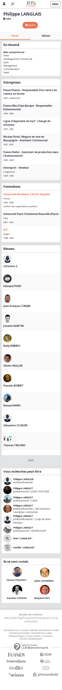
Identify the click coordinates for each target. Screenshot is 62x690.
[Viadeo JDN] (46, 668)
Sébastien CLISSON (15, 425)
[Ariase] (16, 675)
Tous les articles (33, 636)
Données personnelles (20, 633)
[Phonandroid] (46, 675)
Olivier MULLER (12, 365)
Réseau (46, 35)
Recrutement (44, 630)
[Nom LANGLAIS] (7, 538)
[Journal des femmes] (16, 655)
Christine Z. (10, 266)
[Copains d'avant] (16, 668)
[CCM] (46, 655)
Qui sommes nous (11, 630)
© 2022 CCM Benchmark (31, 639)
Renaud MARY (12, 405)
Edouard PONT (12, 286)
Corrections (47, 636)
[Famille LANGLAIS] (7, 547)
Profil (15, 35)
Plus (31, 460)
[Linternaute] (16, 661)
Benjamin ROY (42, 598)
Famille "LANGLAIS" (24, 547)
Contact (24, 630)
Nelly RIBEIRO (11, 346)
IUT (5, 230)
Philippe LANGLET (23, 488)
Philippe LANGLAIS (23, 479)
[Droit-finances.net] (46, 661)
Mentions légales (17, 636)
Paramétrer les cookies (42, 633)
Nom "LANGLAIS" (22, 538)
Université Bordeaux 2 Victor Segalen (26, 194)
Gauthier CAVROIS (16, 598)
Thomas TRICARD (14, 445)
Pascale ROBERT (13, 385)
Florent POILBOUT (16, 580)
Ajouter (31, 25)
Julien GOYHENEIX (44, 580)
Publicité (33, 630)
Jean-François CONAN (16, 306)
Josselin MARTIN (13, 326)
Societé (55, 630)
